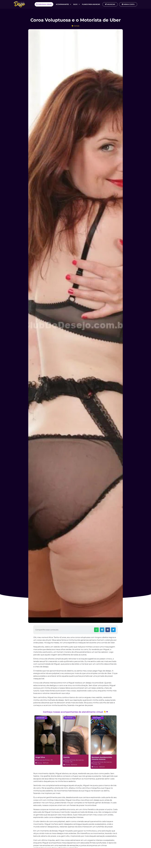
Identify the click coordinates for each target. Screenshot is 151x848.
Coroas (76, 26)
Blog (75, 4)
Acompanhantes (62, 4)
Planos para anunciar (91, 4)
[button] (96, 629)
